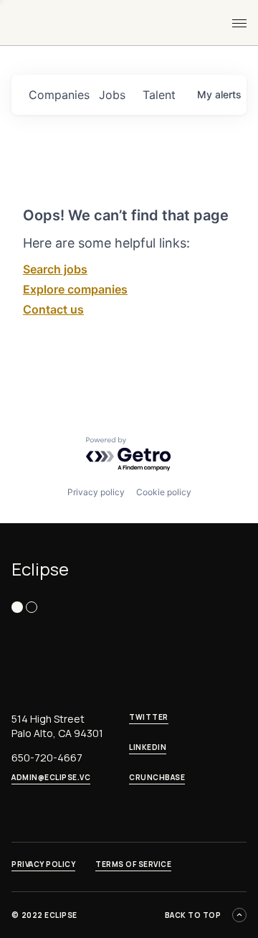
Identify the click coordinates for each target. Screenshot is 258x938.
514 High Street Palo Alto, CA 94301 (57, 726)
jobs (112, 95)
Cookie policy (163, 492)
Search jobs (55, 269)
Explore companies (75, 289)
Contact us (53, 309)
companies (58, 95)
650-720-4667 (46, 757)
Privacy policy (96, 492)
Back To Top (193, 915)
